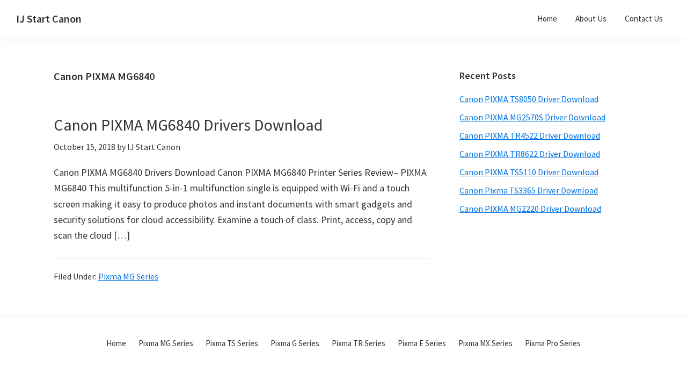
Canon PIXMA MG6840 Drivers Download (188, 124)
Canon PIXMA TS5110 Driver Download (528, 172)
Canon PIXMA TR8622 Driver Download (529, 153)
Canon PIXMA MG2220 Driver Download (530, 208)
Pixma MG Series (128, 276)
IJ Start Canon (49, 18)
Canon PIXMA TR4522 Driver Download (529, 135)
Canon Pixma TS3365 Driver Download (528, 190)
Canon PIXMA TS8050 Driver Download (528, 99)
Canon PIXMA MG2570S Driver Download (532, 117)
